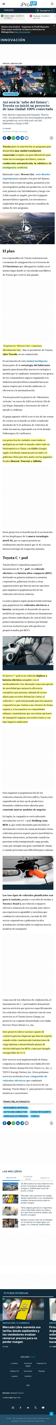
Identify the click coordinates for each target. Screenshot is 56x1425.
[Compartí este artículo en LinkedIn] (18, 138)
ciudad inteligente (37, 361)
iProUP (8, 128)
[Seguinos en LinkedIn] (28, 1407)
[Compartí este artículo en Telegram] (22, 138)
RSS (28, 1385)
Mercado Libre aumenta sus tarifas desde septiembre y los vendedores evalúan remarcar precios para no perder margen (37, 1199)
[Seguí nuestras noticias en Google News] (51, 138)
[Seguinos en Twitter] (35, 1407)
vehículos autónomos (16, 1116)
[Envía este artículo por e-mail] (27, 138)
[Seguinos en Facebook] (20, 1407)
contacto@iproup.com (11, 1398)
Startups (41, 1371)
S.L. (7, 1347)
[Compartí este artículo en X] (9, 138)
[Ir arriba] (51, 1414)
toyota (35, 1116)
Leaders (14, 1376)
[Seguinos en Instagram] (13, 1407)
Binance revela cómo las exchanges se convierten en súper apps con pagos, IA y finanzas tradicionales (36, 1222)
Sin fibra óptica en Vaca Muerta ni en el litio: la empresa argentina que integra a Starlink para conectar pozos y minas (37, 1187)
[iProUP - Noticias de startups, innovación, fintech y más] (28, 4)
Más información (22, 32)
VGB (54, 1347)
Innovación (28, 1371)
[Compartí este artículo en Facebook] (5, 138)
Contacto (28, 1376)
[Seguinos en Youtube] (43, 1407)
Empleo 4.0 (14, 1371)
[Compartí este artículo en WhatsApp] (13, 138)
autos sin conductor (15, 1112)
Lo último (14, 1363)
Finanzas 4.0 (41, 1363)
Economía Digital (28, 1364)
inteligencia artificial (15, 167)
